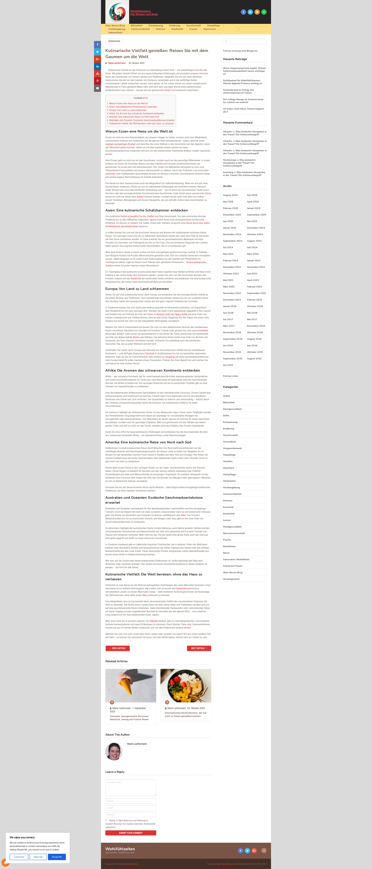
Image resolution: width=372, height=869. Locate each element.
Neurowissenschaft (234, 533)
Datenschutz (115, 32)
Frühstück (149, 353)
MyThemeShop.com (226, 864)
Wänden (154, 621)
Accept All (56, 857)
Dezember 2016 (256, 326)
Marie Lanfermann (117, 63)
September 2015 (232, 358)
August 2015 (254, 358)
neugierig (170, 356)
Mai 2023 (228, 280)
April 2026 (253, 201)
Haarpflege (229, 454)
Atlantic (227, 131)
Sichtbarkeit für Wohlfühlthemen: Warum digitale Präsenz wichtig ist (242, 82)
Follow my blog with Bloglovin (240, 50)
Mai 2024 (228, 254)
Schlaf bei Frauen (232, 566)
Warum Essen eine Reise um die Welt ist (127, 103)
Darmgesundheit (232, 409)
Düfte (226, 415)
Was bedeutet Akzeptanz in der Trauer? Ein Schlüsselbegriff (245, 133)
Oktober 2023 (231, 273)
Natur (183, 515)
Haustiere (228, 468)
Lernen (227, 520)
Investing (228, 172)
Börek (136, 337)
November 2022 (232, 293)
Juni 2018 (228, 312)
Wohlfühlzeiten (120, 849)
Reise (112, 183)
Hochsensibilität (140, 29)
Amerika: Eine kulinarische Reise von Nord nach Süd (133, 117)
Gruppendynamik (232, 448)
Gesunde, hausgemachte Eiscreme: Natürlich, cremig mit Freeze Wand (129, 718)
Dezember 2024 (256, 227)
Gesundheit (229, 441)
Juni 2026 (252, 195)
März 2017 (229, 326)
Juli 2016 (228, 345)
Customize (19, 857)
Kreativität (177, 29)
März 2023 (229, 286)
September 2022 (256, 293)
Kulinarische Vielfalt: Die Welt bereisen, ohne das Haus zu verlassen (140, 123)
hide (145, 98)
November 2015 (232, 352)
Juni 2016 (252, 345)
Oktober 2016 (255, 332)
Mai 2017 (252, 319)
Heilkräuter (229, 481)
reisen (167, 90)
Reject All (38, 857)
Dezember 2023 (232, 267)
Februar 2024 (230, 260)
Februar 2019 (254, 299)
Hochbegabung (116, 29)
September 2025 (256, 214)
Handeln (228, 461)
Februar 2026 (230, 208)
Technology (229, 160)
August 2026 (230, 195)
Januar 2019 (229, 306)
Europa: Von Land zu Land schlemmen (126, 110)
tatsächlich (181, 588)
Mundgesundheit (232, 526)
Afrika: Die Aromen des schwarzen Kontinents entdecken (135, 113)
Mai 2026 (228, 201)
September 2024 (232, 241)
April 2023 (253, 280)
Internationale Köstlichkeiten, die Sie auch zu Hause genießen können (185, 714)
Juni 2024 (252, 247)
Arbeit (226, 396)
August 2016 (254, 339)
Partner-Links (230, 376)
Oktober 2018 (255, 306)
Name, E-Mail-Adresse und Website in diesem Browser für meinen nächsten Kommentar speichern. (130, 824)
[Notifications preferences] (5, 863)
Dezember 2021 (232, 299)
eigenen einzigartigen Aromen (120, 144)
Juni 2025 (228, 221)
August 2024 (254, 241)
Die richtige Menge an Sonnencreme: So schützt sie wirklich (243, 101)
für (201, 70)
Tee (118, 344)
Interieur (160, 29)
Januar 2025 (229, 227)
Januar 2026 (253, 208)
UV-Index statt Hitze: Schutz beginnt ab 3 (243, 110)
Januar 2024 (253, 260)
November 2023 (256, 267)
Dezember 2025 (232, 214)
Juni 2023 (252, 273)
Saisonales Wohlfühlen (236, 559)
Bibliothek (137, 25)
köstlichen (203, 330)
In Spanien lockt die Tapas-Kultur (170, 314)
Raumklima (229, 546)
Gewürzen (110, 173)
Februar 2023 (254, 286)
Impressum (209, 29)
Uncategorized (231, 579)
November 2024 (232, 234)
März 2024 (253, 254)
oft (169, 379)
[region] (38, 848)
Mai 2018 (252, 312)
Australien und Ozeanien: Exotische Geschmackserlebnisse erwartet (140, 120)
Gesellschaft (193, 25)
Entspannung (156, 25)
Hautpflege (213, 25)
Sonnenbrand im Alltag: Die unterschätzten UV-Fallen (238, 91)
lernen (187, 627)
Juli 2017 (228, 319)
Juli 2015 (228, 365)
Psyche (193, 29)
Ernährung (174, 25)
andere (140, 196)
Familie (159, 163)
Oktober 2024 (255, 234)
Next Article (198, 648)
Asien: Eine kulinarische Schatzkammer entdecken (132, 107)
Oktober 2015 (255, 352)
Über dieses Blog (115, 25)
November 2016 (232, 332)
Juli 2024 (228, 247)
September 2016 (232, 339)
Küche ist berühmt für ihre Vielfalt (137, 216)
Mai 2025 (252, 221)
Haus (144, 595)
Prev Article (119, 648)
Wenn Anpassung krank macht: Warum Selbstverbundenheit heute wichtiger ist (244, 71)
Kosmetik (228, 507)
